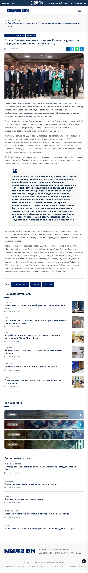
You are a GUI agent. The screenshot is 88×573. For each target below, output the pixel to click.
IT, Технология (11, 511)
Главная (7, 20)
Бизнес (7, 496)
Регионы (31, 35)
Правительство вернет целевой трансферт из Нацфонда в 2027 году (39, 528)
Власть (18, 20)
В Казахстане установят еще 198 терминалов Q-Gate (31, 367)
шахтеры (48, 284)
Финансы (8, 481)
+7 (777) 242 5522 (37, 4)
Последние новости (17, 458)
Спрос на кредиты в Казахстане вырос (23, 499)
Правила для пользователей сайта (48, 562)
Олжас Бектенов (20, 284)
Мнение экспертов (12, 464)
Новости (19, 35)
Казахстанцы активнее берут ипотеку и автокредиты (31, 484)
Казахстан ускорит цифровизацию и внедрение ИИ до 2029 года (36, 514)
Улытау (35, 284)
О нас (13, 3)
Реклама (5, 3)
